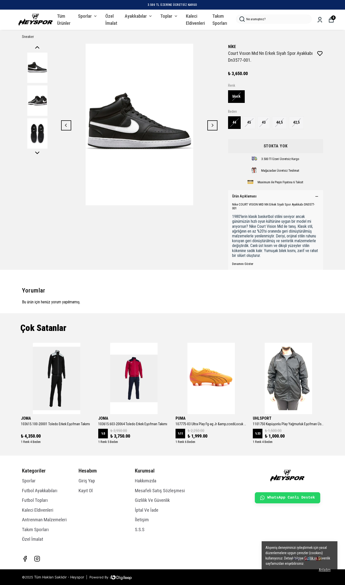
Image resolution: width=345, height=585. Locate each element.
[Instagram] (37, 559)
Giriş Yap (87, 481)
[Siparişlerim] (320, 20)
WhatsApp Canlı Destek (291, 498)
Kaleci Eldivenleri (195, 19)
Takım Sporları (219, 19)
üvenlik (317, 558)
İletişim (142, 520)
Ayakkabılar (136, 16)
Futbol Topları (35, 500)
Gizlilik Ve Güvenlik (152, 500)
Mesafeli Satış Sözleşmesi (160, 490)
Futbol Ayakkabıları (39, 490)
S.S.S (139, 529)
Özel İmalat (111, 19)
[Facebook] (25, 559)
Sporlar (85, 16)
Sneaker (28, 36)
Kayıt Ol (86, 490)
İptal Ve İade (146, 510)
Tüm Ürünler (63, 19)
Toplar (166, 16)
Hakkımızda (145, 481)
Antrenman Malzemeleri (44, 520)
